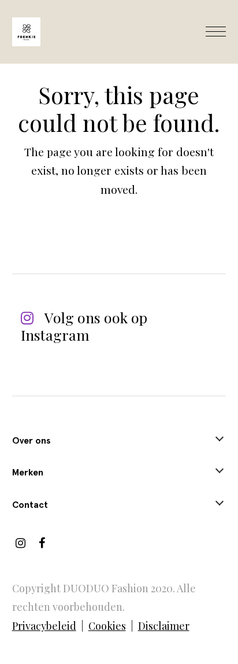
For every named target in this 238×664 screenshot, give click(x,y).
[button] (216, 31)
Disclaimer (163, 626)
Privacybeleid (44, 626)
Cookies (107, 626)
